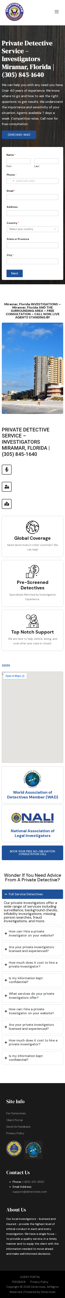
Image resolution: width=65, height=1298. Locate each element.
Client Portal (14, 1120)
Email (11, 190)
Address (12, 207)
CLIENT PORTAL (30, 1277)
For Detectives (16, 1113)
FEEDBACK (19, 1282)
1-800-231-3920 (33, 1182)
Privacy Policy (15, 1133)
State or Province (18, 239)
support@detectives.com (30, 1192)
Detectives (48, 1292)
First (8, 166)
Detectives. (38, 1287)
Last (36, 166)
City (10, 255)
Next (14, 273)
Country (13, 223)
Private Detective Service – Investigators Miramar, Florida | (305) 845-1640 (28, 59)
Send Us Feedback (18, 1127)
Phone (12, 174)
